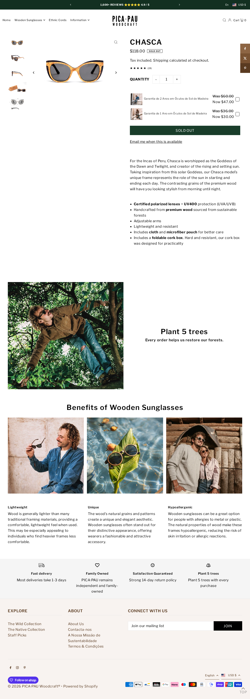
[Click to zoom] (115, 42)
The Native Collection (26, 629)
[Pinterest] (25, 668)
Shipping (161, 60)
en (227, 4)
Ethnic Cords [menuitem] (57, 20)
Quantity (139, 79)
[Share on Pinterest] (245, 68)
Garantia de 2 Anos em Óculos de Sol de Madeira (176, 98)
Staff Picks (17, 635)
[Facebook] (10, 668)
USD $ (242, 4)
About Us (76, 624)
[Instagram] (17, 668)
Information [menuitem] (78, 20)
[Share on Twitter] (245, 58)
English (209, 675)
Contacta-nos (80, 629)
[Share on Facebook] (245, 48)
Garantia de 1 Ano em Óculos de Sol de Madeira (175, 113)
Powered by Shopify (80, 686)
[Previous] (71, 5)
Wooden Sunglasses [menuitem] (28, 20)
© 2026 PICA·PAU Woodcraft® (34, 686)
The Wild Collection (25, 624)
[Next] (179, 5)
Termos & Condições (86, 646)
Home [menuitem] (7, 20)
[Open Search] (224, 20)
